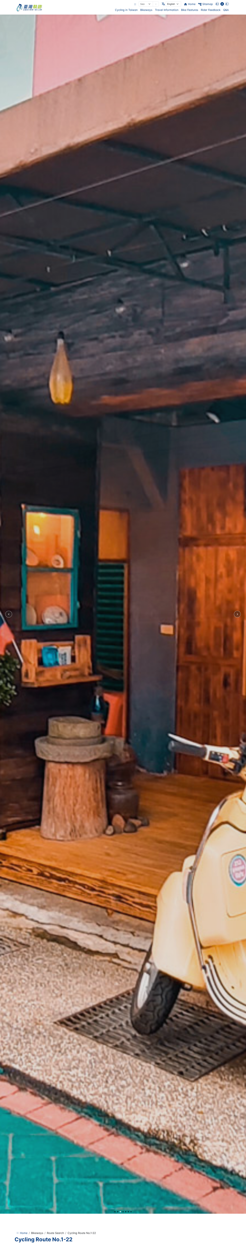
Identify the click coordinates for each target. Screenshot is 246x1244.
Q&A (226, 10)
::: (135, 4)
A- (227, 4)
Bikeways (146, 10)
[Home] (29, 7)
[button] (156, 4)
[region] (123, 614)
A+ (217, 4)
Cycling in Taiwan (126, 10)
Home (23, 1233)
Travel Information (166, 10)
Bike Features (189, 10)
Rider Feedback (211, 10)
